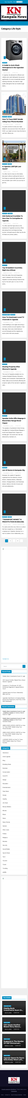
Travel (4, 864)
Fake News (6, 791)
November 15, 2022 (8, 371)
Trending (10, 213)
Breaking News (7, 764)
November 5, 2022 (8, 473)
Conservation (6, 772)
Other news (6, 830)
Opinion (9, 116)
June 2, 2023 (6, 171)
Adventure (5, 752)
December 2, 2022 (8, 322)
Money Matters (7, 806)
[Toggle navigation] (26, 23)
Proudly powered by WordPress (9, 1089)
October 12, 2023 (8, 124)
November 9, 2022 (8, 425)
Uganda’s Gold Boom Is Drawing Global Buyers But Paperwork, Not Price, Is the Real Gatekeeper (14, 699)
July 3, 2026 (8, 1029)
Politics (5, 833)
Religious (5, 837)
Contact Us (6, 659)
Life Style (5, 62)
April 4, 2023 (7, 223)
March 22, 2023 (7, 273)
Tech (4, 857)
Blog (4, 760)
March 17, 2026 (9, 1045)
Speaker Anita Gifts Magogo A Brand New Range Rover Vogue (13, 420)
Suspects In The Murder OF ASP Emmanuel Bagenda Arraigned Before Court (13, 687)
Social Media (6, 849)
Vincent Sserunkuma (18, 524)
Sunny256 (15, 72)
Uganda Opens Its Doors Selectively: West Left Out (14, 1060)
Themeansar (14, 1091)
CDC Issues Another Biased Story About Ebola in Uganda (12, 1027)
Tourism (5, 860)
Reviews (5, 841)
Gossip (4, 795)
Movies (5, 810)
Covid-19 (5, 776)
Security (5, 845)
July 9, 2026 (8, 1012)
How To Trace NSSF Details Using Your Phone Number (14, 727)
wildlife (4, 872)
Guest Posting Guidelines (16, 1094)
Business (5, 768)
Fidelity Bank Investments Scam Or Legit (14, 676)
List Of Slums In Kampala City (13, 470)
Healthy (5, 799)
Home (2, 1094)
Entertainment (6, 314)
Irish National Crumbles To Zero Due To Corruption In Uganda (12, 218)
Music (4, 814)
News (4, 818)
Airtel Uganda (6, 756)
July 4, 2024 (6, 72)
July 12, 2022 (7, 524)
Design (4, 779)
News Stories (6, 822)
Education (5, 783)
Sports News (6, 853)
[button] (23, 23)
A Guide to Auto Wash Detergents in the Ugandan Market (13, 67)
